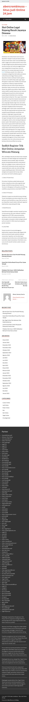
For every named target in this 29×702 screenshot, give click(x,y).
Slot (4, 410)
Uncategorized (6, 418)
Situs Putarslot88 (6, 593)
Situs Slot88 (5, 546)
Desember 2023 (7, 345)
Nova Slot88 (5, 469)
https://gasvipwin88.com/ (8, 570)
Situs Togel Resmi (6, 528)
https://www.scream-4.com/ (9, 514)
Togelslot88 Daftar (6, 503)
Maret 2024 (6, 340)
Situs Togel (4, 525)
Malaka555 (5, 552)
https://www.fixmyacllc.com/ (9, 543)
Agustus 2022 (6, 385)
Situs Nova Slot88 (6, 471)
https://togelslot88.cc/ (7, 554)
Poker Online (6, 407)
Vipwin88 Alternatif (7, 435)
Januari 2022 (6, 393)
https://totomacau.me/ (8, 575)
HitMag (16, 700)
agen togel (4, 582)
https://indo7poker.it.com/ (8, 467)
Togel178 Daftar (6, 557)
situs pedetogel (6, 607)
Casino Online (6, 402)
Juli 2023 (5, 357)
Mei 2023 (5, 363)
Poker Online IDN (6, 496)
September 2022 (7, 383)
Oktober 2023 (6, 350)
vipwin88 (4, 534)
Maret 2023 (6, 368)
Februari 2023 (6, 370)
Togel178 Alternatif (7, 561)
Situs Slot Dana (6, 550)
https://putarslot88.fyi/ (8, 476)
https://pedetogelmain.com (9, 530)
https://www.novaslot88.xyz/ (9, 584)
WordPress (10, 700)
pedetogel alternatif (7, 491)
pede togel (4, 492)
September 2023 (7, 352)
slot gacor (4, 597)
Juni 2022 (5, 388)
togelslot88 (5, 519)
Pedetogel (4, 617)
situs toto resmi (6, 580)
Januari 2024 (6, 342)
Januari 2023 (6, 373)
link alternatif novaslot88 (8, 573)
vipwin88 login (5, 563)
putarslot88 (5, 516)
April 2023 (5, 365)
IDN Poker (11, 649)
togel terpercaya (6, 611)
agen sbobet (5, 602)
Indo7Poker (5, 449)
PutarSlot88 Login (6, 462)
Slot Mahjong (5, 460)
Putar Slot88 (5, 466)
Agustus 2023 (6, 355)
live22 (3, 72)
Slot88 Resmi (5, 458)
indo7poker (5, 453)
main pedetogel (6, 442)
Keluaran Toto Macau (7, 437)
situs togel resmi (6, 577)
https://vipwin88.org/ (7, 545)
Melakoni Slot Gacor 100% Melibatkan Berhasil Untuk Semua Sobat (13, 271)
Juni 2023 (5, 360)
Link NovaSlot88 (6, 480)
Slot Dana (4, 589)
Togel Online (6, 415)
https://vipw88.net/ (7, 541)
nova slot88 (5, 512)
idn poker (4, 536)
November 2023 (7, 347)
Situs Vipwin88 (6, 600)
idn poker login (5, 455)
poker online (5, 451)
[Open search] (25, 19)
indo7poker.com (6, 505)
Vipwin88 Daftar (6, 559)
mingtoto (4, 588)
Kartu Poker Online (7, 501)
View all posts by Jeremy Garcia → (18, 298)
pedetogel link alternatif (8, 606)
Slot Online (4, 24)
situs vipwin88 (5, 555)
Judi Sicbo (4, 487)
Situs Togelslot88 (6, 521)
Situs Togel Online (6, 571)
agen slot (4, 518)
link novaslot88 (6, 591)
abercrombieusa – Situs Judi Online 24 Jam (15, 10)
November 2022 (7, 378)
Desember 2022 (7, 375)
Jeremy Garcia (13, 35)
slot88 (3, 507)
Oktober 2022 (6, 380)
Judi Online (5, 405)
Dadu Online (5, 485)
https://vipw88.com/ (7, 564)
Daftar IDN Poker (6, 440)
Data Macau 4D (6, 489)
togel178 (4, 444)
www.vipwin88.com (7, 439)
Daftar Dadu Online (7, 494)
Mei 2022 (5, 390)
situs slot (4, 523)
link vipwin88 (5, 598)
